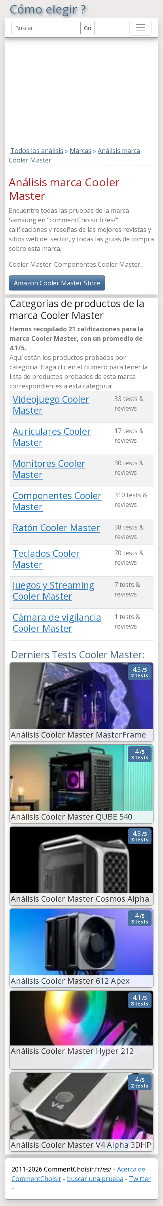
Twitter (140, 1178)
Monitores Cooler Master (49, 469)
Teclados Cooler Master (46, 559)
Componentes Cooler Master (57, 501)
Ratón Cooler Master (56, 527)
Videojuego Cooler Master (51, 405)
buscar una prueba (95, 1178)
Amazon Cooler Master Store (57, 283)
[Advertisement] (58, 90)
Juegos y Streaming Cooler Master (53, 590)
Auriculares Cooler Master (52, 437)
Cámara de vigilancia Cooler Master (57, 623)
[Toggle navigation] (140, 28)
